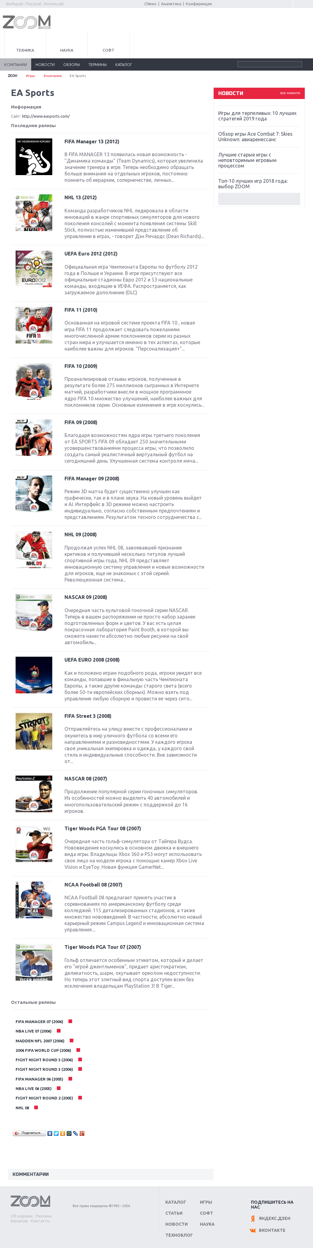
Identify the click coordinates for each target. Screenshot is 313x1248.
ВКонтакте (272, 1230)
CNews (150, 4)
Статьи (173, 1213)
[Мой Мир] (69, 1133)
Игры (30, 76)
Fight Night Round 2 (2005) (45, 1098)
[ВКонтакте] (50, 1133)
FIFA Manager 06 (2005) (40, 1079)
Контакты (40, 1221)
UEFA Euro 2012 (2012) (91, 253)
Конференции (199, 4)
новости (45, 64)
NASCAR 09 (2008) (85, 597)
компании (15, 64)
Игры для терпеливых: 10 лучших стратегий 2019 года (257, 115)
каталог (123, 64)
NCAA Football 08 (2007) (93, 884)
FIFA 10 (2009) (81, 366)
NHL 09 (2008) (80, 534)
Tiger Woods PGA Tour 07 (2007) (102, 947)
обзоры (71, 64)
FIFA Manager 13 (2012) (92, 141)
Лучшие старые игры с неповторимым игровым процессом (247, 160)
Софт (108, 50)
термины (97, 64)
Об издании (22, 1216)
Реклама (44, 1216)
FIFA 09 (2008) (81, 422)
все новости (290, 93)
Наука (66, 50)
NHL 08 (23, 1108)
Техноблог (179, 1235)
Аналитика (171, 4)
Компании (53, 76)
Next (259, 199)
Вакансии (19, 1221)
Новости (176, 1224)
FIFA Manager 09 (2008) (92, 478)
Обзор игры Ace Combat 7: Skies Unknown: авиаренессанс (255, 136)
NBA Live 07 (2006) (34, 1031)
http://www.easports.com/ (46, 116)
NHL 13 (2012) (80, 197)
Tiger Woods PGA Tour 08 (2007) (102, 828)
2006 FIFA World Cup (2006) (44, 1050)
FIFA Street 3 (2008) (88, 716)
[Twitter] (56, 1133)
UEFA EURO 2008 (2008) (92, 660)
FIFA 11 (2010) (81, 310)
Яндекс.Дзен (274, 1218)
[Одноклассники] (63, 1133)
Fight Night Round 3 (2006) (45, 1060)
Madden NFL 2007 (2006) (40, 1041)
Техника (25, 50)
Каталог (175, 1202)
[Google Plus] (82, 1133)
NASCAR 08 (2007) (85, 778)
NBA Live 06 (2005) (34, 1088)
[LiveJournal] (75, 1133)
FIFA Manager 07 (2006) (40, 1021)
